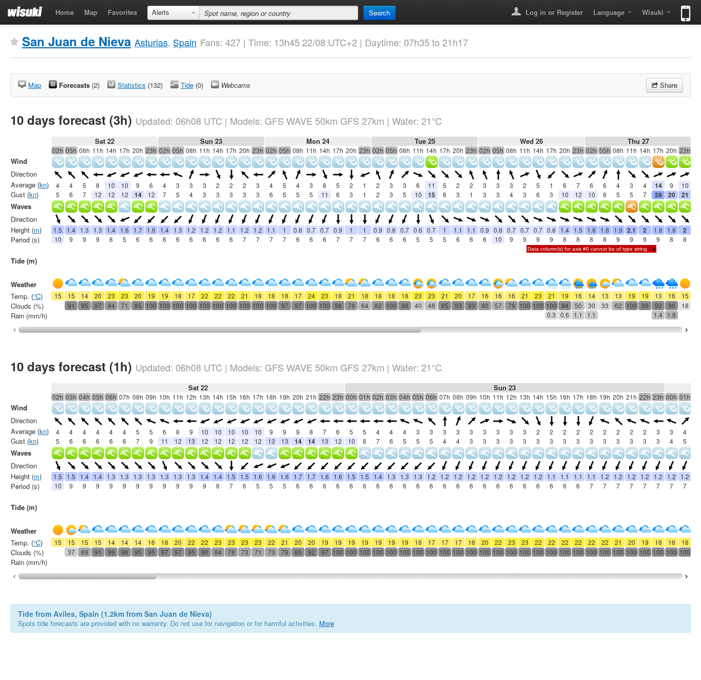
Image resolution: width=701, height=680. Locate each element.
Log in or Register (553, 12)
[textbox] (278, 13)
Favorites (122, 12)
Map (91, 12)
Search (379, 12)
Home (64, 12)
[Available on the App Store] (683, 9)
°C (37, 296)
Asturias (151, 42)
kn (43, 185)
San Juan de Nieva (76, 41)
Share (667, 85)
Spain (185, 42)
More (326, 623)
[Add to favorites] (14, 42)
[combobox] (173, 13)
